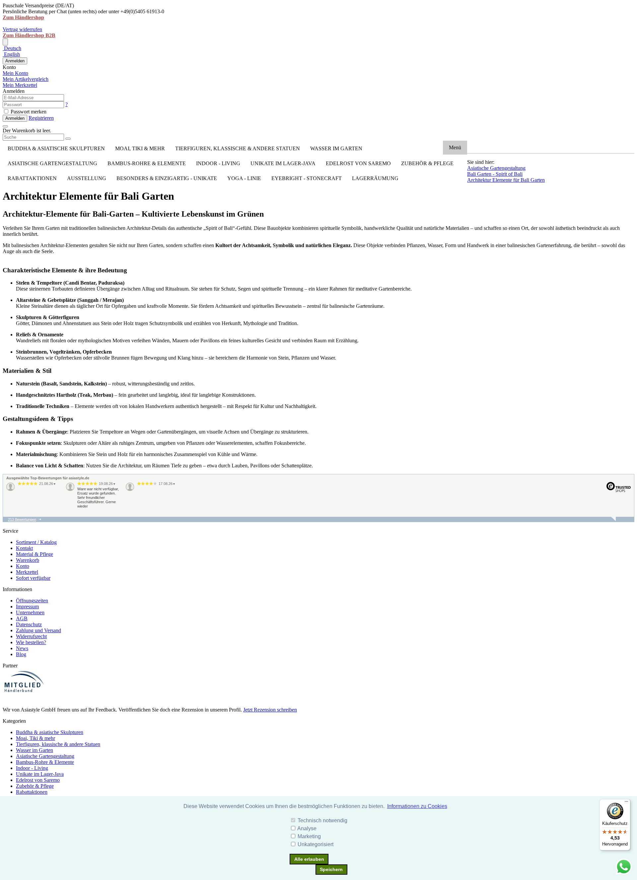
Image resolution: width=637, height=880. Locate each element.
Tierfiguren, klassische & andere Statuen (237, 148)
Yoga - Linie (244, 178)
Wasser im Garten (336, 148)
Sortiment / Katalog (36, 542)
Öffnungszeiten (32, 600)
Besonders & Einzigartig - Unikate (166, 178)
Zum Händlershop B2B (29, 35)
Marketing (309, 836)
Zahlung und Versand (38, 630)
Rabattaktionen (32, 178)
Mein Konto (15, 73)
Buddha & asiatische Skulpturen (56, 148)
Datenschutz (29, 624)
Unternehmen (30, 612)
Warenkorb (27, 560)
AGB (22, 618)
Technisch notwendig (322, 820)
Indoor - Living (218, 163)
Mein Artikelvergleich (25, 79)
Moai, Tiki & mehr (140, 148)
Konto (22, 566)
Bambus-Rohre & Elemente (146, 163)
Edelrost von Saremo (358, 163)
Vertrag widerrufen (22, 29)
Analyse (307, 828)
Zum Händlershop (23, 17)
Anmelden (15, 60)
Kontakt (24, 548)
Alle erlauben (309, 859)
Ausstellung (86, 178)
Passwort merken (27, 111)
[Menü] (626, 803)
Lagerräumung (375, 178)
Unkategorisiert (315, 844)
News (22, 648)
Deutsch (12, 48)
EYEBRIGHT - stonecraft (306, 178)
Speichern (331, 869)
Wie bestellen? (31, 642)
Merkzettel (27, 572)
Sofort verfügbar (33, 578)
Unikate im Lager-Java (283, 163)
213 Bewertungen (22, 519)
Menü (455, 147)
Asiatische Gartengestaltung (52, 163)
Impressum (27, 606)
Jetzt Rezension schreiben (270, 709)
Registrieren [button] (41, 118)
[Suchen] (68, 139)
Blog (21, 654)
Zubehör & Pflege (427, 163)
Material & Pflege (34, 554)
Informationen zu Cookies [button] (417, 806)
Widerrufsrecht (31, 636)
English (11, 54)
